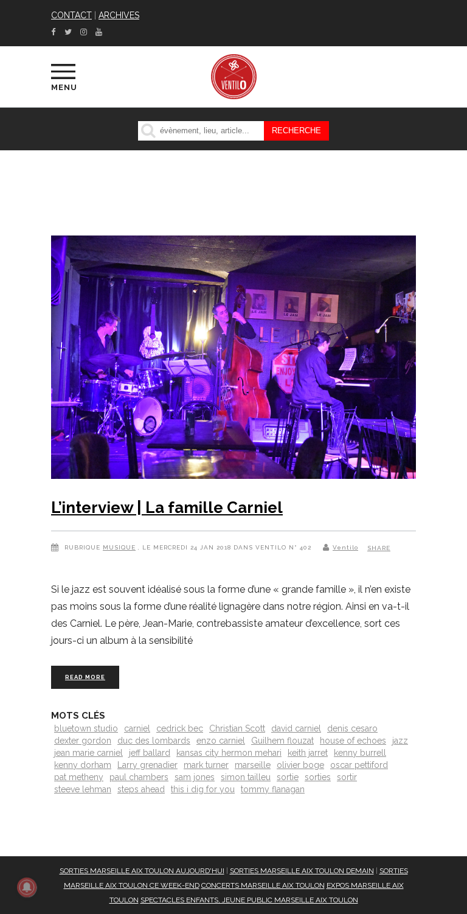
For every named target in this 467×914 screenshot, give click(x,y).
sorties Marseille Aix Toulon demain (302, 871)
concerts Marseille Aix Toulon (263, 885)
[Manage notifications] (26, 887)
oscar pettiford (359, 765)
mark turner (206, 765)
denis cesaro (352, 728)
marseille (253, 765)
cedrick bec (179, 728)
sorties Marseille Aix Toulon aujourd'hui (142, 871)
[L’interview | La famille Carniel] (233, 359)
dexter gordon (82, 740)
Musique (119, 547)
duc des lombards (153, 740)
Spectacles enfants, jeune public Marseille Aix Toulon (249, 900)
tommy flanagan (273, 789)
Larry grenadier (147, 765)
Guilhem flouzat (282, 740)
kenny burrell (360, 753)
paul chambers (138, 777)
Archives (119, 15)
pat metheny (78, 777)
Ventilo (345, 547)
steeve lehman (82, 789)
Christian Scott (237, 728)
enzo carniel (220, 740)
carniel (137, 728)
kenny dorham (82, 765)
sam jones (195, 777)
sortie (288, 777)
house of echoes (353, 740)
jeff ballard (149, 753)
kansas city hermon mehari (229, 753)
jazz (400, 740)
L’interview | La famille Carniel (167, 507)
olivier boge (300, 765)
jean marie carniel (88, 753)
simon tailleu (246, 777)
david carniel (296, 728)
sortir (347, 777)
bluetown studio (86, 728)
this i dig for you (203, 789)
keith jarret (308, 753)
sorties (318, 777)
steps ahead (141, 789)
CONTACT (71, 15)
